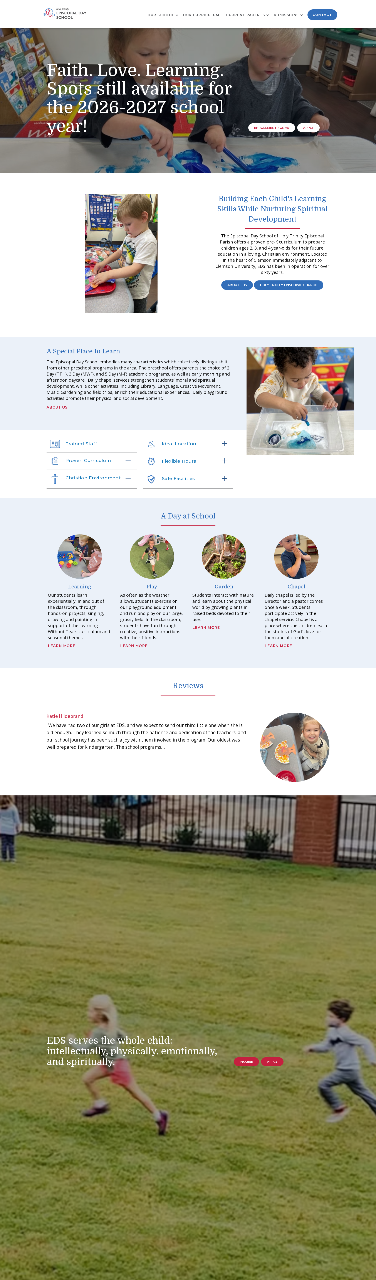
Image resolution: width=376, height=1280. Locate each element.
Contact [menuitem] (322, 15)
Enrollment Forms (271, 128)
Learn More (62, 646)
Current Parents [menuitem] (245, 15)
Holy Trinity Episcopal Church (288, 285)
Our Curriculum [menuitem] (201, 15)
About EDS (237, 285)
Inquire (246, 1062)
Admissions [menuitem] (286, 15)
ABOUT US (57, 407)
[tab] (92, 443)
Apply (308, 128)
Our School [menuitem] (161, 15)
